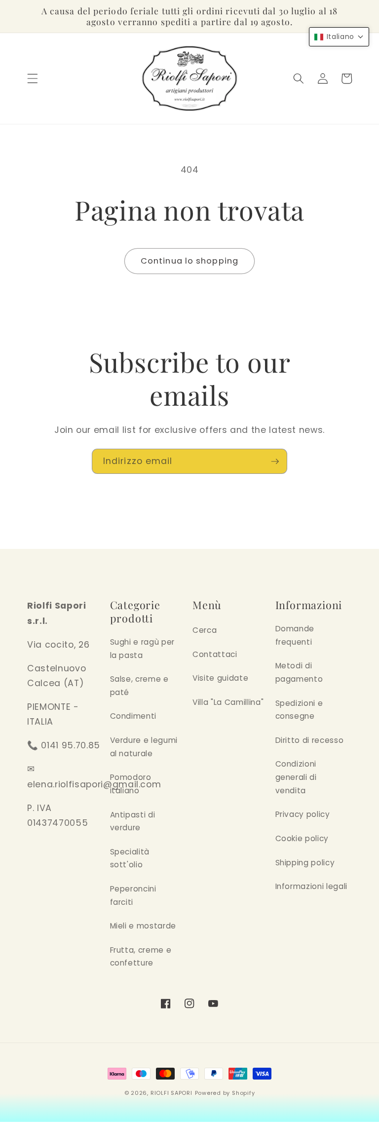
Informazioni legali (311, 886)
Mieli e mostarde (143, 926)
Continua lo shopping (189, 261)
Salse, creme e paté (139, 685)
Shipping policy (305, 862)
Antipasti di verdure (132, 821)
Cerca (204, 630)
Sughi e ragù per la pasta (142, 648)
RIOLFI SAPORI (171, 1093)
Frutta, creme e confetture (141, 956)
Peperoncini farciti (133, 895)
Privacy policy (302, 814)
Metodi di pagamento (299, 672)
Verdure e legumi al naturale (144, 747)
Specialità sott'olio (130, 858)
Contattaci (214, 654)
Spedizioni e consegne (299, 710)
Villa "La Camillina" (228, 702)
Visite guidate (220, 678)
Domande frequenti (295, 635)
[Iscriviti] (275, 461)
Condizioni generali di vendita (296, 777)
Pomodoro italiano (131, 784)
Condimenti (133, 716)
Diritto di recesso (309, 740)
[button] (32, 78)
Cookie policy (302, 838)
